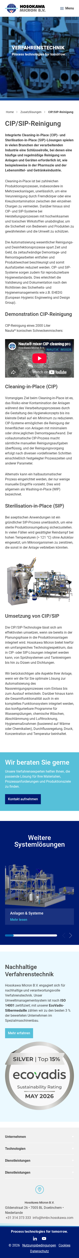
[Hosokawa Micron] (25, 8)
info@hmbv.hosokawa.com (53, 1218)
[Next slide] (70, 935)
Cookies (64, 1245)
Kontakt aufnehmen (23, 799)
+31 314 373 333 (18, 1218)
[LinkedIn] (35, 1238)
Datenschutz (39, 1251)
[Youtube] (44, 1238)
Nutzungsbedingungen (39, 1245)
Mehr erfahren (19, 1033)
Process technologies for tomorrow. (39, 1232)
